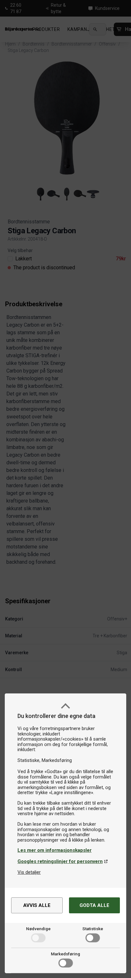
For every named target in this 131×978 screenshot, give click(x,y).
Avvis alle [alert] (37, 905)
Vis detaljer (29, 872)
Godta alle (94, 905)
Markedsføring (65, 953)
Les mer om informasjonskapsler (54, 850)
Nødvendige (38, 928)
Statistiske (92, 928)
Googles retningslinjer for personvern (60, 861)
